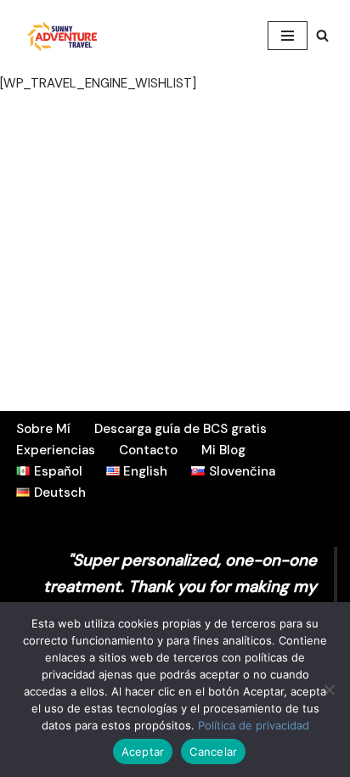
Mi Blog (223, 450)
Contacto (148, 450)
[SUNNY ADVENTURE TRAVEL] (64, 35)
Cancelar (213, 751)
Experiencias (55, 450)
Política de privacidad (253, 725)
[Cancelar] (328, 689)
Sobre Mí (43, 428)
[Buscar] (322, 35)
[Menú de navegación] (288, 35)
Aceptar (143, 751)
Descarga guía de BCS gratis (180, 428)
